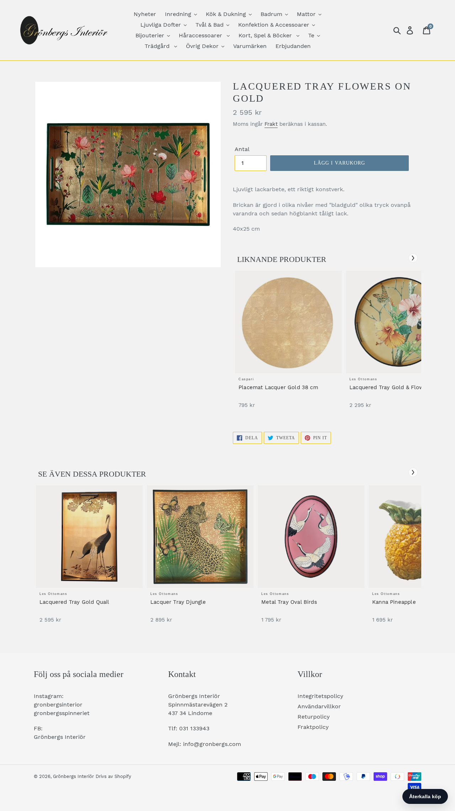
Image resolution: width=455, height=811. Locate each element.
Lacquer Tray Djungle (178, 602)
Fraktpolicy (313, 727)
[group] (288, 343)
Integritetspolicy (320, 696)
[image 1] (288, 322)
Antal (242, 149)
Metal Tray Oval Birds (289, 602)
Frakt (271, 124)
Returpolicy (314, 716)
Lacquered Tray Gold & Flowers (390, 387)
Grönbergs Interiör (73, 776)
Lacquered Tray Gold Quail (74, 602)
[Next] (413, 258)
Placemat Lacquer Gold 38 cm (278, 387)
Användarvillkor (319, 706)
